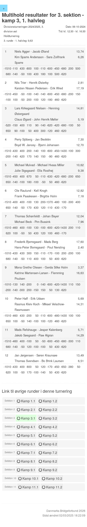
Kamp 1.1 (27, 401)
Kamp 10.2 (53, 478)
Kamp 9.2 (49, 469)
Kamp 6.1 (27, 444)
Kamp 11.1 (30, 487)
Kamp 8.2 (49, 461)
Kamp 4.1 (27, 426)
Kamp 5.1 (27, 435)
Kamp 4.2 (49, 426)
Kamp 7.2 (49, 452)
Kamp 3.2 (49, 418)
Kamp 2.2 (49, 409)
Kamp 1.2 (49, 401)
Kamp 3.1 (27, 418)
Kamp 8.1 (27, 461)
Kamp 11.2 (53, 487)
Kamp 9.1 (27, 469)
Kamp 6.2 (49, 444)
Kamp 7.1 (27, 452)
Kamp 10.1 (30, 478)
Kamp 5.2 (49, 435)
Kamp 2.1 (27, 409)
